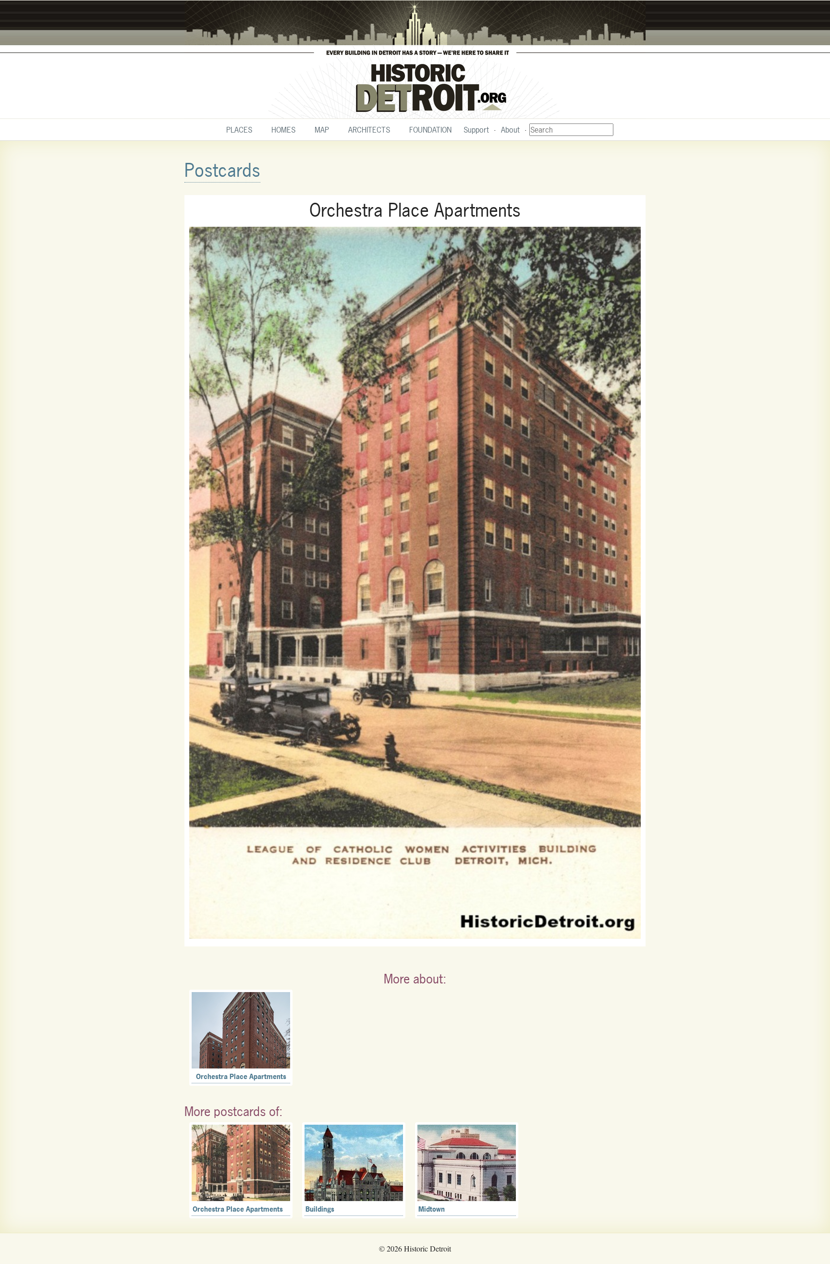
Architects (369, 129)
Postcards (222, 170)
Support (476, 129)
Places (239, 129)
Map (322, 129)
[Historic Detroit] (415, 59)
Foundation (430, 129)
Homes (283, 129)
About (510, 129)
